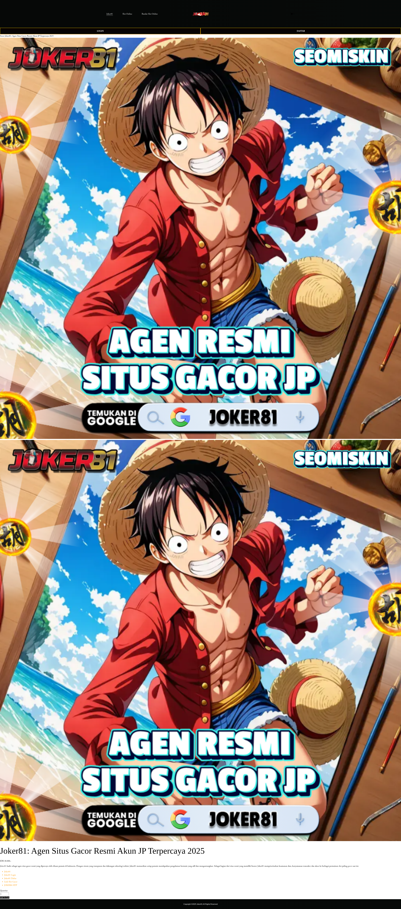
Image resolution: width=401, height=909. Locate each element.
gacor (350, 866)
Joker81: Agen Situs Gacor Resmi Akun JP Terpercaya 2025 (29, 36)
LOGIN (100, 31)
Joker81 (3, 866)
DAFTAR (301, 31)
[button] (4, 897)
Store (2, 36)
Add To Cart (4, 897)
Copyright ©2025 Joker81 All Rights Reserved (200, 904)
